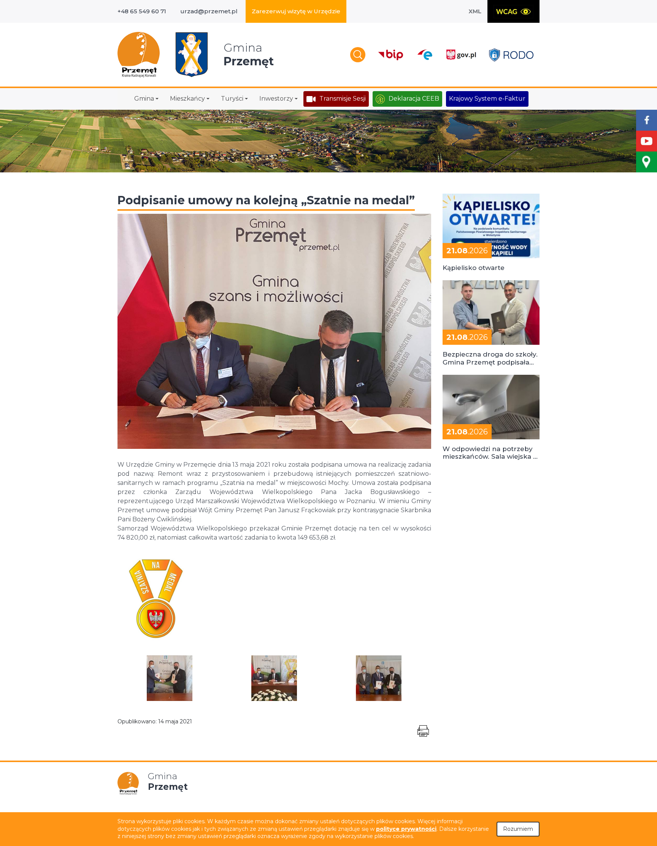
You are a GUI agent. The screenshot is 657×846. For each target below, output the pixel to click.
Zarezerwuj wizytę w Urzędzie (296, 11)
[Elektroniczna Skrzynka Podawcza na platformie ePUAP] (424, 55)
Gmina (144, 98)
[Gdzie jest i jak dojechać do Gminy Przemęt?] (646, 162)
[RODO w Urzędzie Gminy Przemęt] (511, 55)
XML (474, 11)
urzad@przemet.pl (209, 11)
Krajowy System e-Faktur (487, 98)
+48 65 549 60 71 (141, 11)
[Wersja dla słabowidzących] (513, 11)
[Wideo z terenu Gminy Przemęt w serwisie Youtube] (646, 141)
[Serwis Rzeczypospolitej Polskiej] (461, 55)
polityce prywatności (406, 828)
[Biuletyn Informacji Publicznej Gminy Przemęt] (390, 55)
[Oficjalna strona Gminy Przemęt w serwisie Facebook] (646, 120)
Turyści (232, 98)
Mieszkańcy (187, 98)
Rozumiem (518, 828)
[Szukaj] (357, 54)
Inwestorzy (276, 98)
